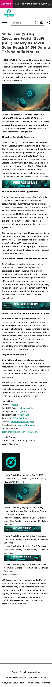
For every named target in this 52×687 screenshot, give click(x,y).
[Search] (36, 22)
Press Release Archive (30, 672)
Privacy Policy (33, 683)
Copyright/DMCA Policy (13, 683)
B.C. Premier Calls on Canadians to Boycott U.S (27, 4)
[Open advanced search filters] (42, 22)
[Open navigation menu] (4, 22)
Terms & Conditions (37, 677)
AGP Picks (6, 4)
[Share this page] (48, 22)
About (14, 672)
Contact (46, 683)
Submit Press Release (16, 677)
